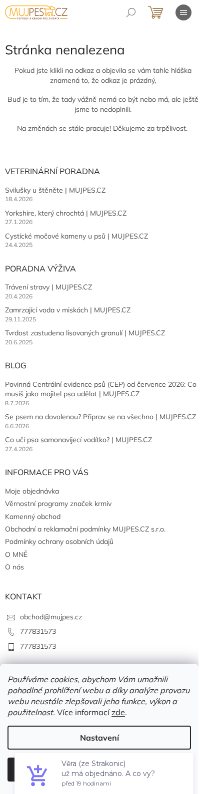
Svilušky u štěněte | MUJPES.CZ (55, 190)
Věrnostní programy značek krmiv (58, 503)
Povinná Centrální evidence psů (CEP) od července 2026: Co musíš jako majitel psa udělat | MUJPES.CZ (100, 389)
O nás (14, 566)
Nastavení (99, 738)
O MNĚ (16, 554)
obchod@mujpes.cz (51, 616)
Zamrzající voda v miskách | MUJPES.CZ (67, 309)
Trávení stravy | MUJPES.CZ (48, 286)
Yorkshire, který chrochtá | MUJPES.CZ (65, 213)
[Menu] (184, 12)
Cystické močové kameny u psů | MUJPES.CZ (76, 236)
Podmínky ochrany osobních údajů (59, 541)
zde (118, 712)
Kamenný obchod (32, 516)
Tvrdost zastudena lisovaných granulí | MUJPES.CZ (85, 332)
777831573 (38, 631)
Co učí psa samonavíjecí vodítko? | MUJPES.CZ (78, 439)
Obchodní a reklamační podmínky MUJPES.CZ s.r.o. (85, 529)
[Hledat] (131, 12)
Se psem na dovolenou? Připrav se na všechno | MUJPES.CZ (100, 416)
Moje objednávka (32, 491)
